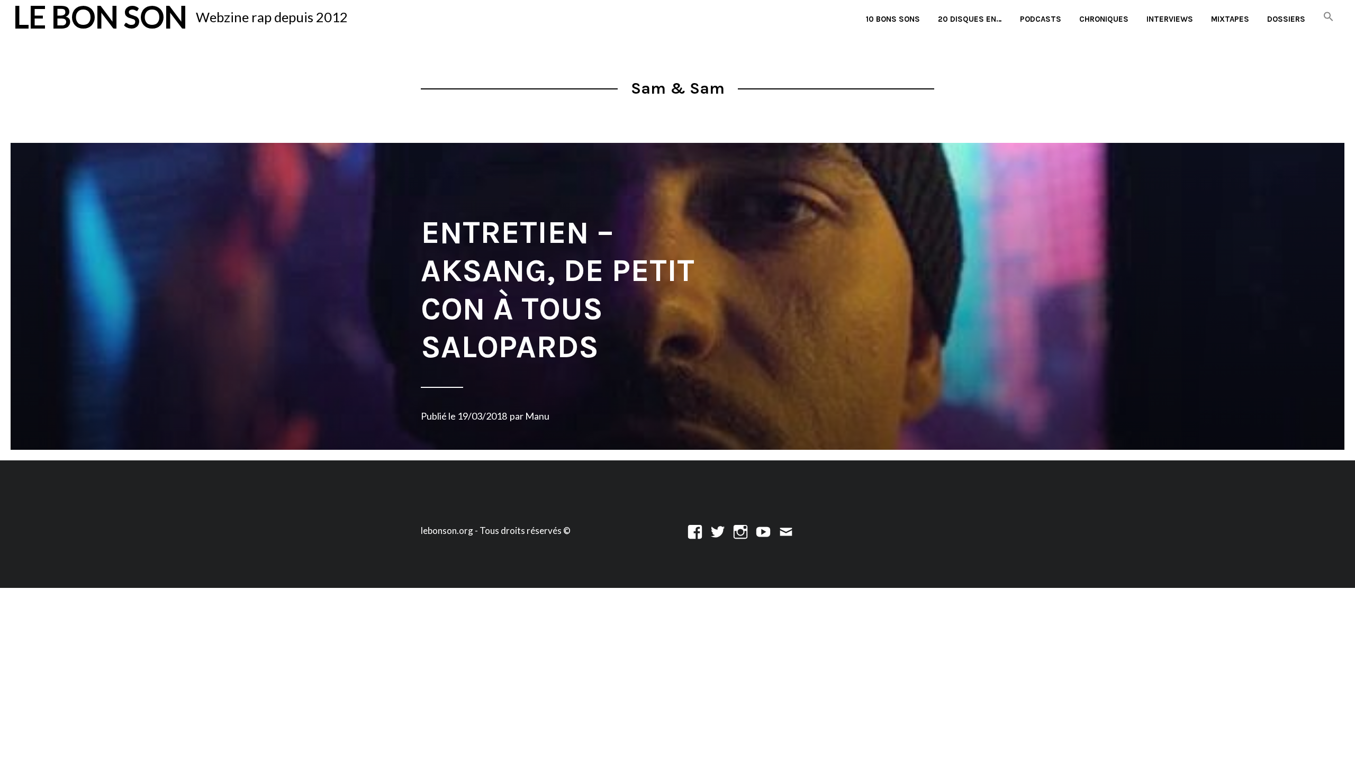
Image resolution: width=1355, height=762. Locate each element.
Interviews (1169, 19)
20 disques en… (970, 19)
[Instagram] (740, 530)
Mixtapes (1230, 19)
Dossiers (1286, 19)
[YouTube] (763, 530)
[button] (1328, 17)
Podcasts (1040, 19)
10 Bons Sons (893, 19)
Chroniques (1103, 19)
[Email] (786, 530)
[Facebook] (695, 530)
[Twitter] (718, 530)
